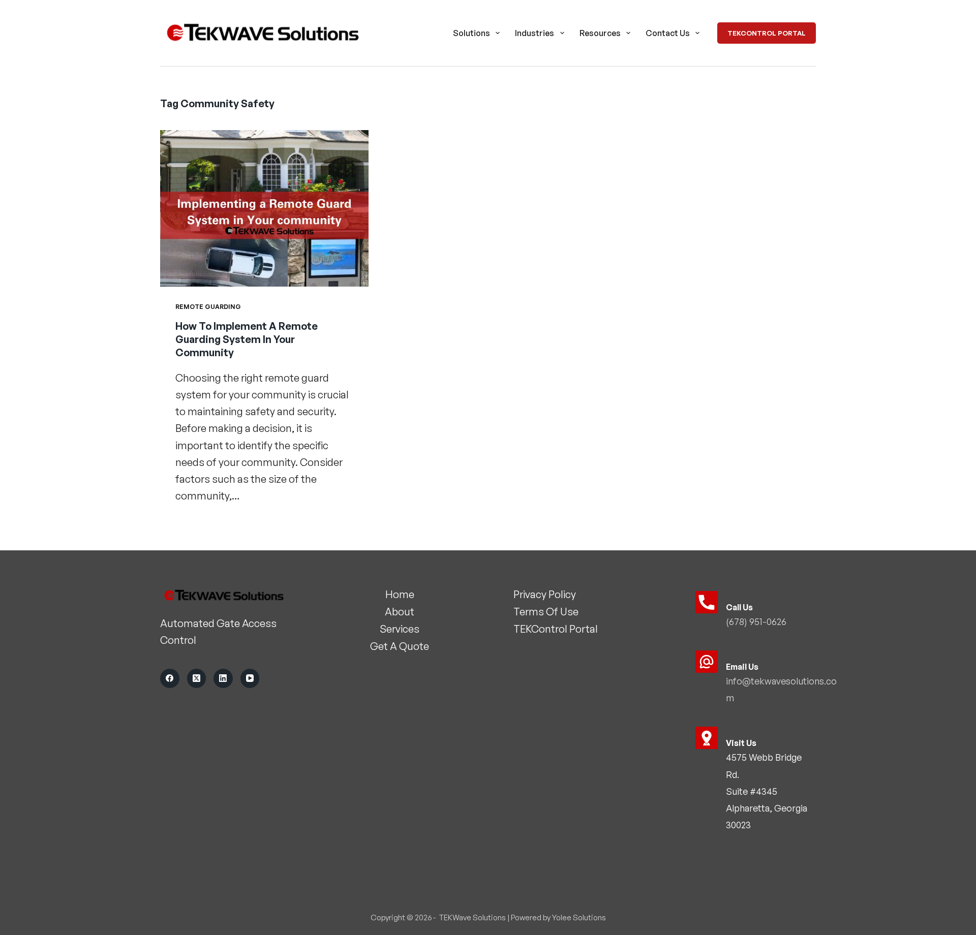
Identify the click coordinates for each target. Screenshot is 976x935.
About (399, 611)
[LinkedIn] (223, 678)
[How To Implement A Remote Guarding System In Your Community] (264, 208)
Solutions (471, 33)
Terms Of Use (545, 611)
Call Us (739, 607)
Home (399, 594)
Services (399, 628)
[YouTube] (250, 678)
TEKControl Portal (766, 33)
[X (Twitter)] (196, 678)
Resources (600, 33)
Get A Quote (399, 646)
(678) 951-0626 (756, 621)
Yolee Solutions (579, 917)
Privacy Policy (544, 594)
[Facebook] (169, 678)
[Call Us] (706, 602)
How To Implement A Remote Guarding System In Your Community (246, 339)
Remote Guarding (208, 306)
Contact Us (668, 33)
